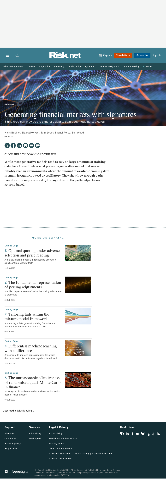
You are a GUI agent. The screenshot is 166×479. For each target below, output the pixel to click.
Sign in (157, 55)
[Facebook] (13, 145)
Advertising (35, 433)
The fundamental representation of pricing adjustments (33, 284)
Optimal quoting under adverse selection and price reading (32, 252)
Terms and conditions (60, 448)
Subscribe (142, 55)
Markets (31, 66)
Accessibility (55, 433)
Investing (59, 66)
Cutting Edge (75, 66)
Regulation (45, 66)
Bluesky (143, 434)
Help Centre (11, 448)
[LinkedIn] (19, 145)
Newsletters (123, 55)
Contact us (10, 438)
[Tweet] (7, 145)
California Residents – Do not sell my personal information (81, 453)
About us (9, 433)
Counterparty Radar (109, 66)
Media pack (35, 438)
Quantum (90, 66)
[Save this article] (25, 145)
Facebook (132, 434)
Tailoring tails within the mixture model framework (27, 316)
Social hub (153, 434)
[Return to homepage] (65, 57)
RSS (158, 434)
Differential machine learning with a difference (31, 348)
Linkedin (127, 434)
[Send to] (31, 145)
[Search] (17, 55)
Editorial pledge (13, 443)
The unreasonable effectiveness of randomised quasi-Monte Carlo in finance (33, 382)
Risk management (13, 66)
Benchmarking (132, 66)
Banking (9, 104)
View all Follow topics (122, 434)
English (107, 55)
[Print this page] (37, 145)
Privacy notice (56, 443)
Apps (148, 434)
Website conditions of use (63, 438)
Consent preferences (60, 458)
